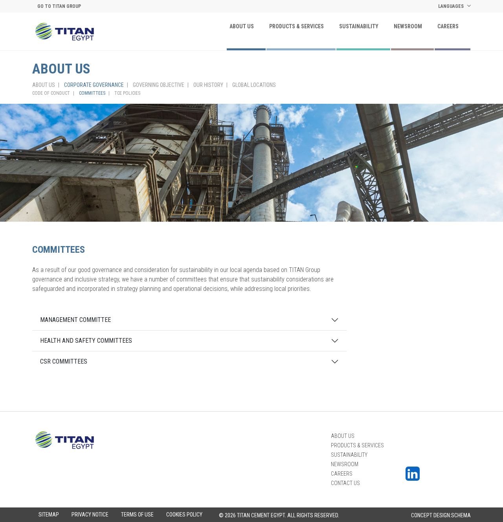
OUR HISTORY (208, 85)
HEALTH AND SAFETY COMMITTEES (86, 340)
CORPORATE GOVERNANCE (94, 85)
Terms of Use (137, 514)
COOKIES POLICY (184, 514)
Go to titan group (59, 6)
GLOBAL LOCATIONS (254, 85)
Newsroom (408, 26)
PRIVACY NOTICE (90, 514)
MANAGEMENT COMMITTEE (75, 319)
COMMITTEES (92, 93)
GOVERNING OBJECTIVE (158, 85)
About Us (241, 26)
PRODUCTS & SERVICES (296, 26)
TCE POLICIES (127, 93)
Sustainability (358, 26)
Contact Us (345, 483)
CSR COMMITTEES (63, 361)
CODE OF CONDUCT (51, 93)
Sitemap (49, 514)
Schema (461, 515)
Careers (448, 26)
